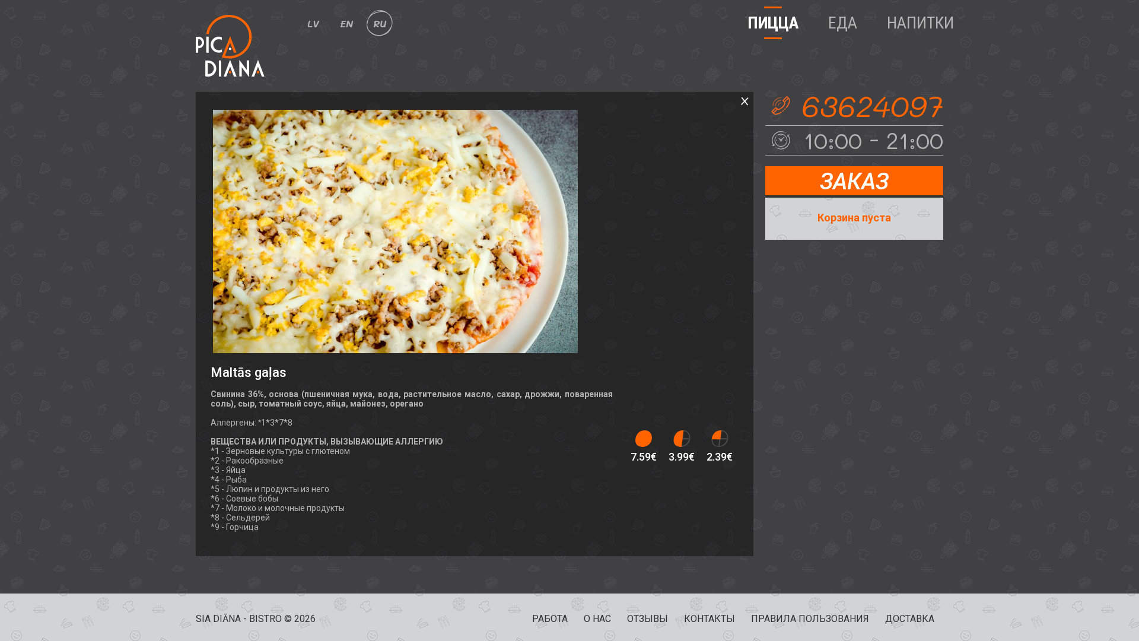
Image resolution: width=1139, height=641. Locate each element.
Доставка (909, 618)
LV (313, 23)
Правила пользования (810, 618)
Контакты (709, 618)
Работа (550, 618)
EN (346, 23)
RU (379, 23)
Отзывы (647, 618)
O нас (597, 618)
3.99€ (682, 456)
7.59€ (644, 456)
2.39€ (720, 456)
